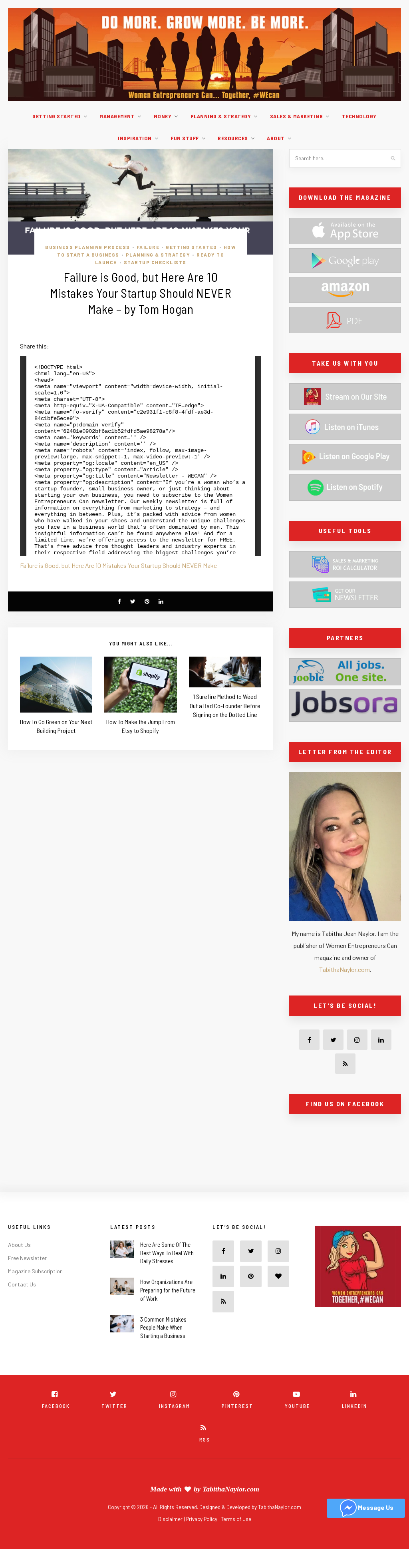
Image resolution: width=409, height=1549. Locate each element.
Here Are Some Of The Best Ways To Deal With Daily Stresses (167, 1253)
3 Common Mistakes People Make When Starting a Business (163, 1328)
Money (163, 116)
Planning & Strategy (221, 116)
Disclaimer (171, 1519)
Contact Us (22, 1284)
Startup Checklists (155, 262)
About (276, 138)
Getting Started (56, 116)
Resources (233, 138)
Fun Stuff (185, 138)
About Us (19, 1244)
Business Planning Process (87, 247)
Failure (148, 247)
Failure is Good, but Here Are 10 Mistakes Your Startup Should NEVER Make (118, 565)
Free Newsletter (27, 1257)
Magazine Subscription (35, 1271)
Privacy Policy (202, 1519)
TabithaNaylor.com (344, 969)
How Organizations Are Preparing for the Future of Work (167, 1290)
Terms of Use (236, 1519)
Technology (359, 116)
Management (117, 116)
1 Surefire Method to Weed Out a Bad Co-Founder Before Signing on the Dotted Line (225, 705)
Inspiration (135, 138)
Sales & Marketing (296, 116)
